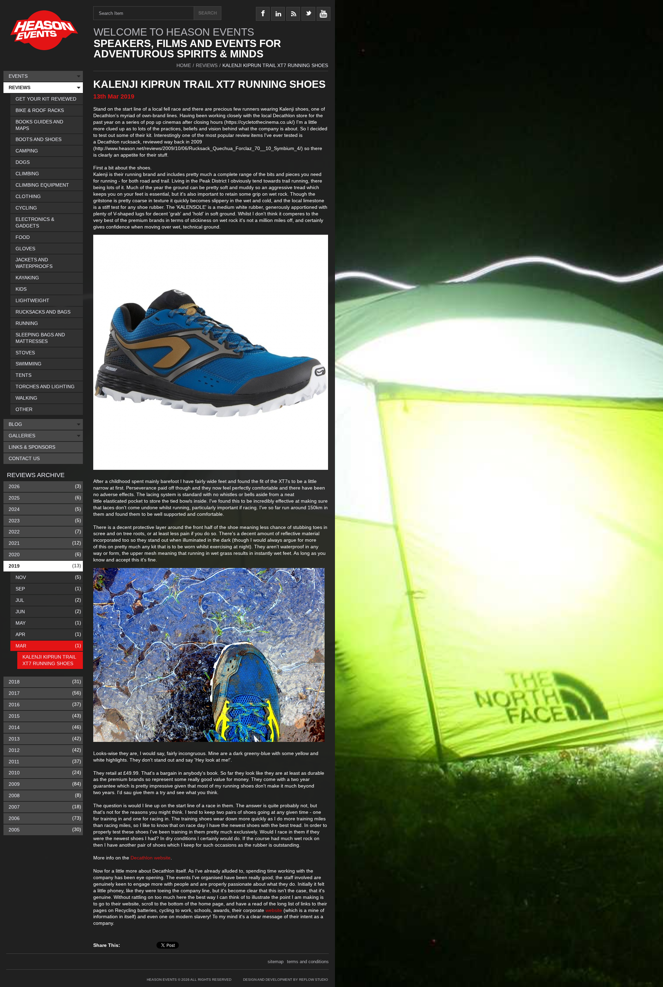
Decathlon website (151, 857)
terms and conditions (308, 961)
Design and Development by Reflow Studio (285, 979)
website (274, 910)
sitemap (276, 961)
